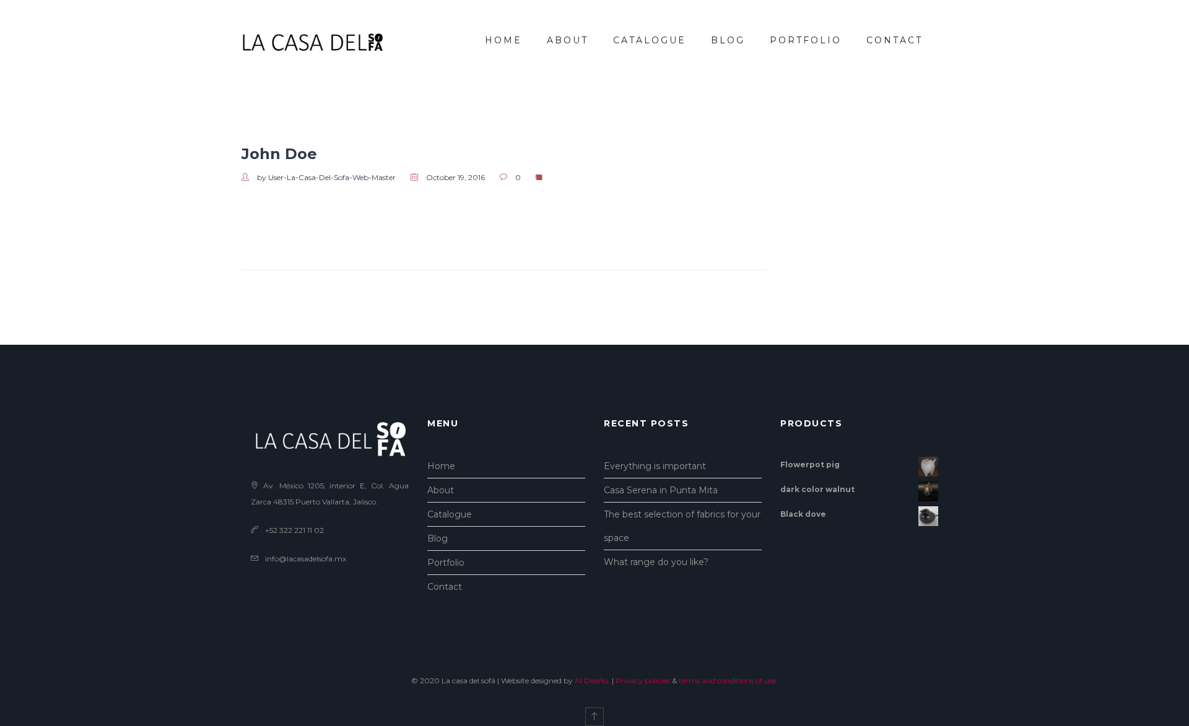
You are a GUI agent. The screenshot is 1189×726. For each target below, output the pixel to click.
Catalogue (649, 40)
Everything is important (655, 466)
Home (503, 40)
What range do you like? (656, 562)
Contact (894, 40)
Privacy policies (643, 680)
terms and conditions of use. (728, 680)
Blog (728, 40)
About (567, 40)
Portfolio (806, 40)
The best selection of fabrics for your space (682, 526)
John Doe (279, 154)
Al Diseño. (592, 680)
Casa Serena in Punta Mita (661, 490)
